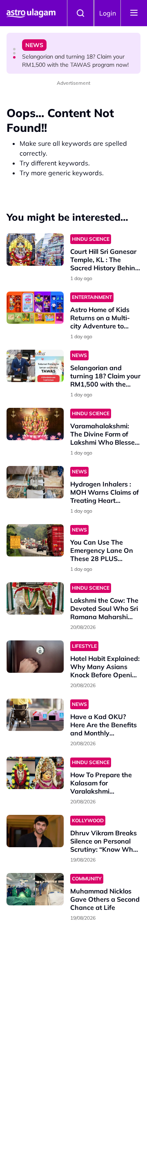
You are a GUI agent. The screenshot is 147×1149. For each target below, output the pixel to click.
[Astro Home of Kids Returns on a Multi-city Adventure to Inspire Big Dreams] (35, 308)
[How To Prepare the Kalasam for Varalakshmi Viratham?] (35, 773)
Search (80, 13)
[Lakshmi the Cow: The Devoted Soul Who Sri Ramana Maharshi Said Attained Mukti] (35, 598)
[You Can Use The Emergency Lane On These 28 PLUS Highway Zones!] (35, 540)
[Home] (31, 13)
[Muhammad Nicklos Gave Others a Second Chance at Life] (35, 889)
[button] (14, 49)
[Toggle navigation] (134, 13)
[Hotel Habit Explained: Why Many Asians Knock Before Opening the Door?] (35, 656)
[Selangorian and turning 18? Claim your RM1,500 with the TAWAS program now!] (35, 366)
